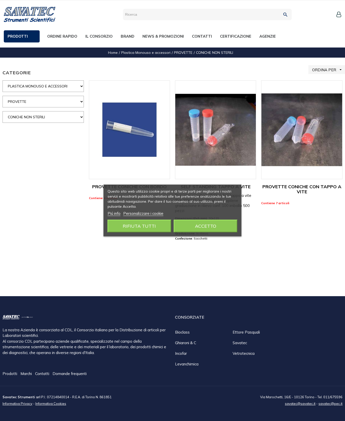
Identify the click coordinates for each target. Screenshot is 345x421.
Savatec (240, 342)
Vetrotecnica (244, 353)
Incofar (181, 353)
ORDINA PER (327, 69)
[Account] (338, 14)
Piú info (114, 213)
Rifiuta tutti (139, 226)
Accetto (205, 226)
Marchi (26, 373)
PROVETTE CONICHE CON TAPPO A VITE (301, 189)
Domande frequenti (70, 373)
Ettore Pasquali (246, 332)
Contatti (42, 373)
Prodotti (10, 373)
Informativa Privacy (17, 404)
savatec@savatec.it (300, 404)
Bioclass (182, 332)
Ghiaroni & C (185, 342)
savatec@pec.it (330, 404)
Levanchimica (187, 364)
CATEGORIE (17, 73)
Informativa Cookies (50, 404)
